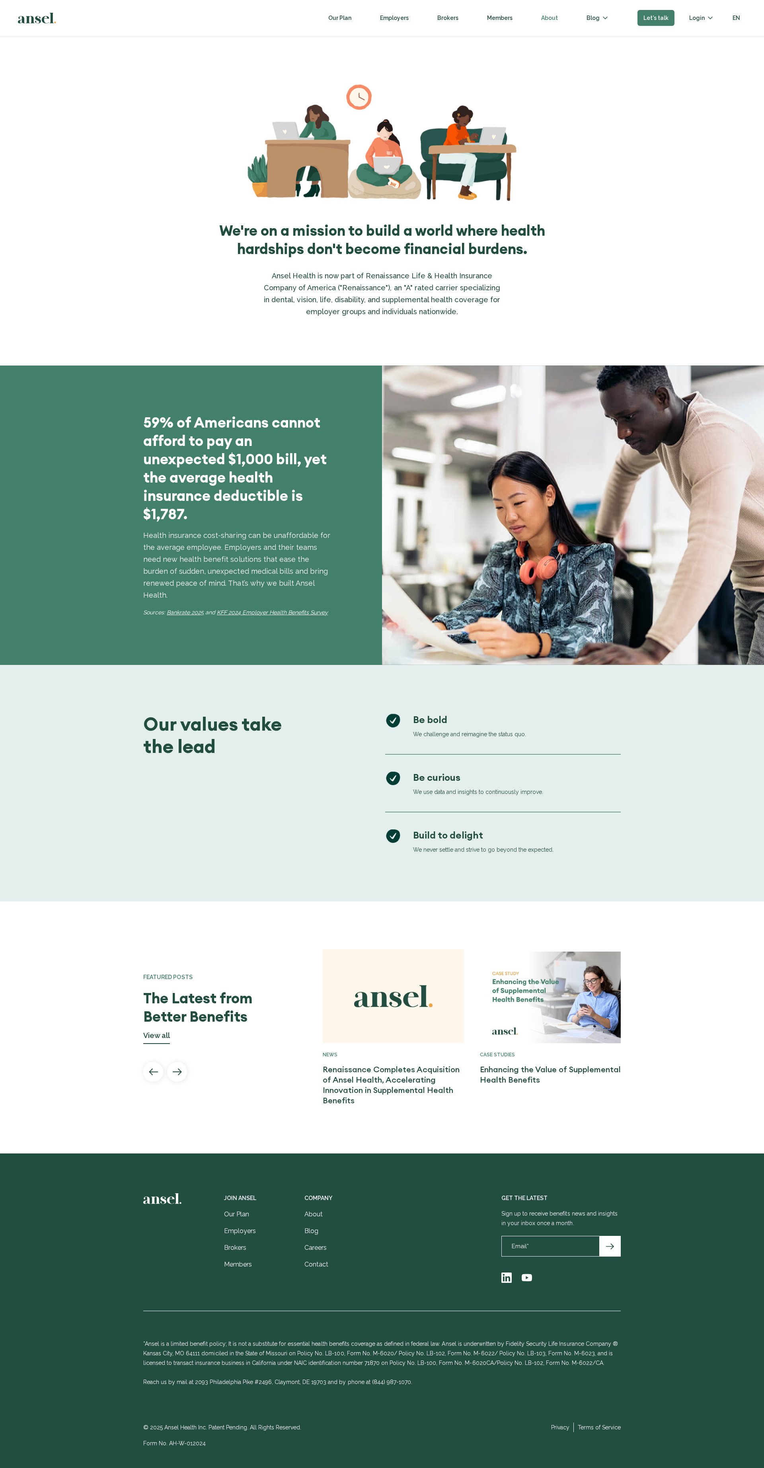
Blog (593, 18)
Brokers (447, 18)
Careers (315, 1247)
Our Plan (339, 18)
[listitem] (385, 1027)
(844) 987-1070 (391, 1382)
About (549, 18)
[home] (37, 18)
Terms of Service (599, 1427)
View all (156, 1036)
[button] (597, 18)
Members (500, 18)
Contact (316, 1264)
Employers (394, 18)
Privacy (560, 1427)
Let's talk (655, 18)
